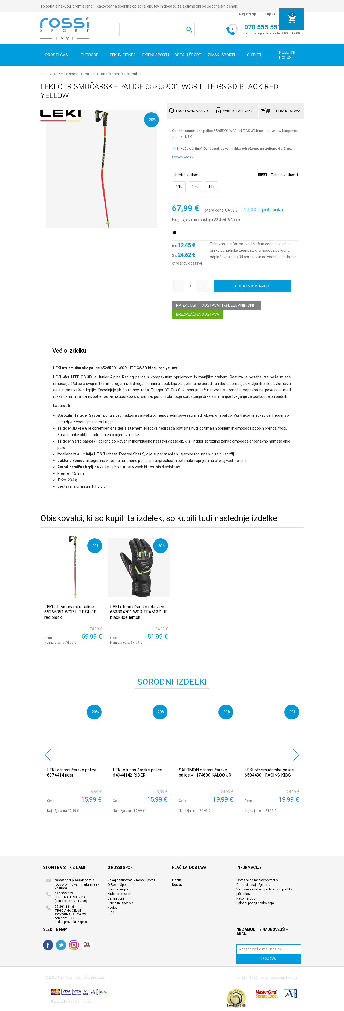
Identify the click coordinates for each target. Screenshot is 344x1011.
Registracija (248, 14)
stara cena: (214, 210)
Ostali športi (188, 54)
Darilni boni (116, 898)
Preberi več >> (183, 157)
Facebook (48, 945)
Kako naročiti (246, 898)
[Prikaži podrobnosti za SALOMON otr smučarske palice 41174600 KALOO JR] (206, 732)
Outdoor (90, 54)
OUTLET (254, 54)
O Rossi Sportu (119, 885)
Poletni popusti (287, 55)
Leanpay (246, 250)
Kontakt (242, 978)
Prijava (270, 14)
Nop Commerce (79, 1001)
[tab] (69, 352)
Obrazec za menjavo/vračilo (257, 880)
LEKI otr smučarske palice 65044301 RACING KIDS (269, 772)
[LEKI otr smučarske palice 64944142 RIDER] (140, 732)
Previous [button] (47, 755)
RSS (74, 945)
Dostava (178, 885)
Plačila (177, 880)
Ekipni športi (155, 54)
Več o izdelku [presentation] (69, 350)
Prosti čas (56, 54)
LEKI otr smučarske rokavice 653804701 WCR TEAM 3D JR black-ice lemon (139, 612)
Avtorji (292, 978)
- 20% (151, 120)
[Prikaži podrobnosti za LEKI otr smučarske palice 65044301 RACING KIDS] (272, 732)
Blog (111, 912)
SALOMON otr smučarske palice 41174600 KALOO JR (205, 772)
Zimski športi (221, 54)
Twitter (61, 945)
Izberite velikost (186, 175)
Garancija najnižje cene (253, 885)
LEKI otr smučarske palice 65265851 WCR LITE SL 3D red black (70, 612)
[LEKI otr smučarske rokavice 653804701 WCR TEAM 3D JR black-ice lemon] (139, 567)
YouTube (87, 945)
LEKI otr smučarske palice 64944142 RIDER (137, 772)
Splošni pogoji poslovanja (255, 903)
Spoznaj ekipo (118, 889)
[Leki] (60, 118)
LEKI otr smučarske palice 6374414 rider (71, 772)
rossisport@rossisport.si (75, 880)
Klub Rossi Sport (119, 894)
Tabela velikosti (284, 175)
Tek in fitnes (122, 54)
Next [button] (296, 755)
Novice (112, 908)
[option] (73, 757)
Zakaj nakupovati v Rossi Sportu (131, 880)
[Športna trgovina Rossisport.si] (64, 28)
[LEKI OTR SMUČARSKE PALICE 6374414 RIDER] (74, 732)
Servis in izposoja (120, 903)
